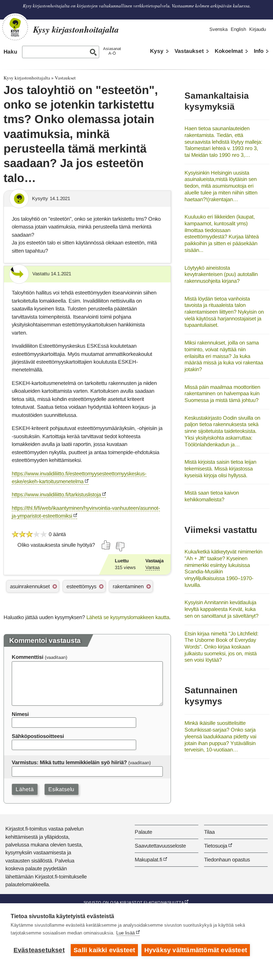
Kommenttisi (27, 657)
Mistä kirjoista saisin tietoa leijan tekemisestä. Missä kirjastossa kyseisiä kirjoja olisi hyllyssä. (220, 468)
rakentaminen (128, 586)
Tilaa (209, 832)
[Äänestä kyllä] (106, 545)
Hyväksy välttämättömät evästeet (195, 950)
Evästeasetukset (39, 950)
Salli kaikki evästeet (104, 950)
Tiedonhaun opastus (227, 859)
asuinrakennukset (30, 586)
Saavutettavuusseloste (160, 846)
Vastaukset (189, 51)
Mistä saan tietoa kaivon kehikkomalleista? (211, 496)
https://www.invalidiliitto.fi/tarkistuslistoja (56, 494)
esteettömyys (81, 586)
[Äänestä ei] (119, 546)
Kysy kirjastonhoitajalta (27, 78)
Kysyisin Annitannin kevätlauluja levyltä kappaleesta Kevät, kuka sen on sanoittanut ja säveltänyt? (221, 608)
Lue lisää (125, 933)
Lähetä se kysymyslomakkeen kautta (127, 617)
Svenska (218, 29)
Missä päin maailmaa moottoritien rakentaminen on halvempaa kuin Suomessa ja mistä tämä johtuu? (222, 393)
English (238, 29)
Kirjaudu (257, 29)
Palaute (143, 832)
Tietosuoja (215, 846)
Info (258, 51)
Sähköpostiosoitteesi (38, 736)
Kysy (157, 51)
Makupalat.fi (148, 859)
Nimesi (20, 714)
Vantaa (152, 567)
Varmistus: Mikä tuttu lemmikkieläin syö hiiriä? (69, 762)
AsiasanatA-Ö (112, 50)
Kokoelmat (229, 51)
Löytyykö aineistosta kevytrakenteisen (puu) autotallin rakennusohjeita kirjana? (221, 274)
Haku (10, 52)
